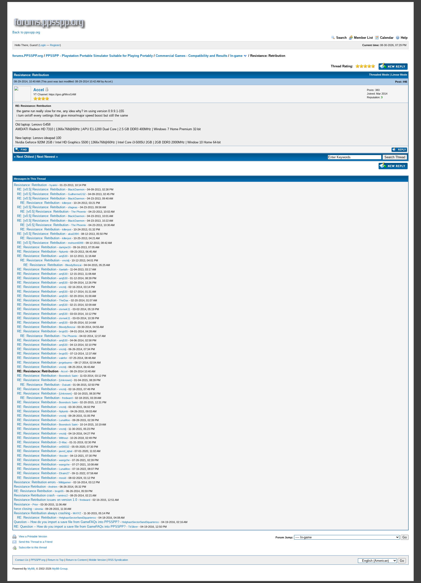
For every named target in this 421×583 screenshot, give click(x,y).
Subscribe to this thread (33, 547)
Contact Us (22, 559)
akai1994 (73, 233)
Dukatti (66, 384)
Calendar (386, 38)
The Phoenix (78, 211)
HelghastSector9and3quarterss (77, 517)
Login (42, 45)
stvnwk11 (64, 309)
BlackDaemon (76, 189)
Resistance (22, 504)
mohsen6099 (75, 242)
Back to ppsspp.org (26, 32)
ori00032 (64, 446)
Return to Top (56, 559)
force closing (23, 509)
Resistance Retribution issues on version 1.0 (45, 500)
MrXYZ (77, 513)
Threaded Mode (379, 74)
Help (404, 38)
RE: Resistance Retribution (33, 491)
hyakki (53, 185)
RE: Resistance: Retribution (39, 203)
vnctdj (65, 260)
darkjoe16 (65, 247)
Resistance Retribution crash (34, 495)
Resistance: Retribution (30, 185)
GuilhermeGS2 (77, 194)
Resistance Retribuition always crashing (42, 513)
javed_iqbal (65, 451)
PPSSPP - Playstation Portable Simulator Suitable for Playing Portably (99, 56)
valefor (63, 357)
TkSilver (133, 526)
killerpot (66, 202)
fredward (67, 397)
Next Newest (46, 156)
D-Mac (63, 442)
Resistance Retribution (30, 486)
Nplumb (63, 251)
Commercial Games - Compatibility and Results (191, 56)
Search (341, 38)
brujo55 (63, 331)
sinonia (39, 508)
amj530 (63, 256)
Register (55, 45)
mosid (62, 477)
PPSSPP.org (38, 559)
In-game (236, 56)
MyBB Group (59, 568)
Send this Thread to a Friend (35, 541)
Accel (108, 81)
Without (63, 437)
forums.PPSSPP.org (27, 56)
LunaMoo (64, 420)
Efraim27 (64, 473)
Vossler (63, 455)
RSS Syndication (118, 559)
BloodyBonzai (73, 265)
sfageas (72, 207)
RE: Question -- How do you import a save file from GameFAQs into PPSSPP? (69, 526)
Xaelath (63, 269)
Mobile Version (97, 559)
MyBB (31, 568)
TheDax (63, 300)
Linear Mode (399, 74)
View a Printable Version (33, 536)
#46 (405, 81)
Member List (363, 38)
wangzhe (64, 460)
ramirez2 (62, 495)
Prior (35, 504)
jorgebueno (65, 362)
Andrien (52, 486)
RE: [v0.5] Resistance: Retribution (41, 189)
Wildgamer (64, 482)
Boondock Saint (68, 375)
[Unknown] (65, 380)
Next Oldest (25, 156)
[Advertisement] (175, 18)
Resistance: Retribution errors (35, 482)
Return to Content (76, 559)
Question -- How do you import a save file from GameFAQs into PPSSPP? (66, 522)
